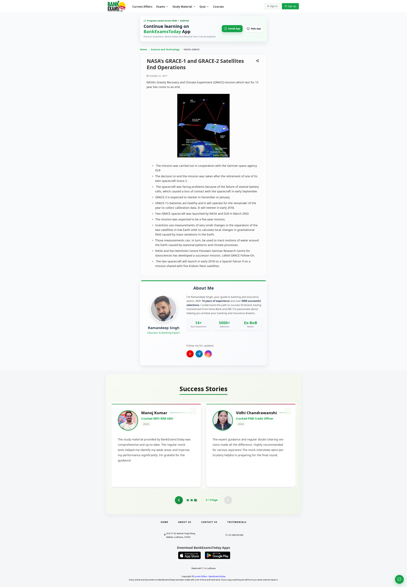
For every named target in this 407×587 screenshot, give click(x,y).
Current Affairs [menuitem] (142, 6)
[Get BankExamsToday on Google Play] (217, 555)
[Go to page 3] (195, 500)
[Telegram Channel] (199, 353)
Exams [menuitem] (160, 6)
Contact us (209, 522)
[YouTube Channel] (190, 353)
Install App (234, 28)
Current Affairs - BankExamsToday (209, 576)
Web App (256, 28)
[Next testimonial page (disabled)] (228, 500)
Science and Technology (165, 49)
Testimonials (236, 522)
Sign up (292, 6)
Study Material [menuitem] (182, 6)
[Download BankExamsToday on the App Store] (189, 555)
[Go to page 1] (188, 500)
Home (143, 49)
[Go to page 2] (179, 500)
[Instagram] (208, 353)
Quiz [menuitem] (203, 6)
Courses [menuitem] (218, 6)
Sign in (273, 6)
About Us (184, 522)
